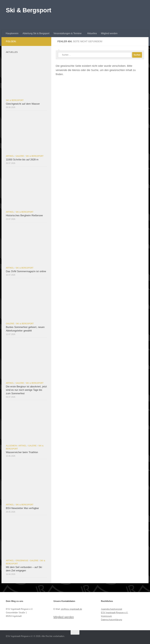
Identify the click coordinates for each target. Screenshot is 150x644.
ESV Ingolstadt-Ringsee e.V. (114, 612)
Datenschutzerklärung (111, 619)
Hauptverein (12, 33)
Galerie (20, 156)
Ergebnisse (22, 560)
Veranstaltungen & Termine (67, 33)
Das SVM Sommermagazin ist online (26, 271)
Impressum (106, 616)
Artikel (10, 156)
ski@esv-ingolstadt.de (71, 609)
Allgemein (11, 446)
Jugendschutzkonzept (111, 609)
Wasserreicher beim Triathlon (22, 452)
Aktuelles (92, 33)
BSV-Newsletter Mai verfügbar (22, 508)
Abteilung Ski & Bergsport (36, 33)
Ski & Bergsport (28, 10)
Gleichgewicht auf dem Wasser (23, 103)
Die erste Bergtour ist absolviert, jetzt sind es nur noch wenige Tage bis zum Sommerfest (26, 390)
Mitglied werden (109, 33)
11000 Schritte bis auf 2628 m (22, 159)
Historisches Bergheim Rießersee (24, 215)
